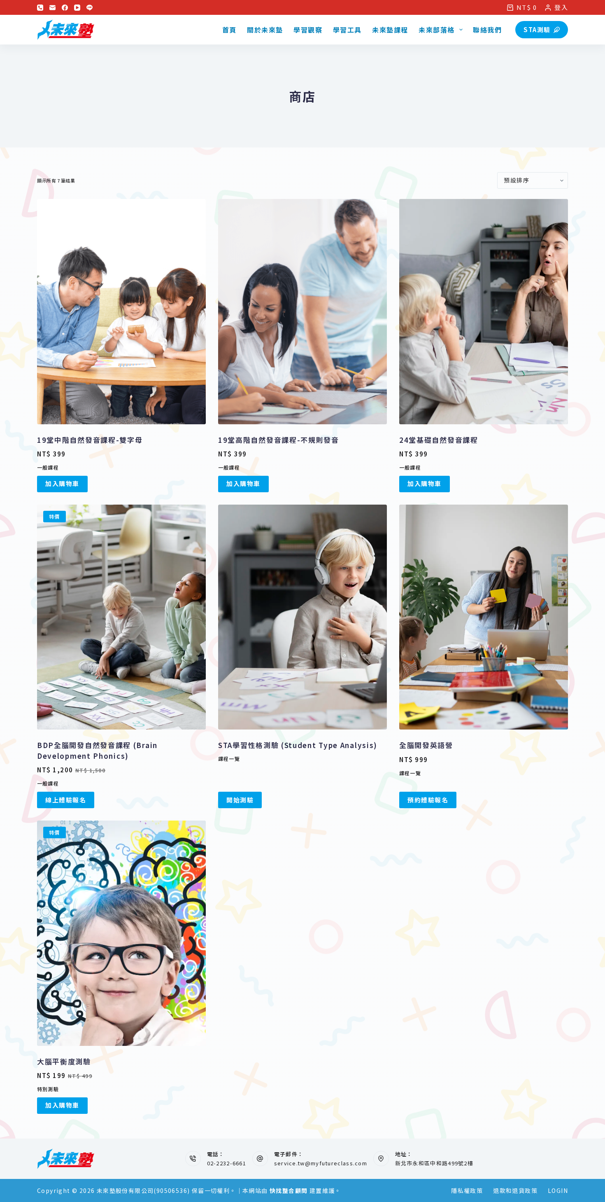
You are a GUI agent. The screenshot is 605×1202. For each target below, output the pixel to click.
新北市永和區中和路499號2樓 (434, 1163)
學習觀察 (307, 30)
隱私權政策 (467, 1190)
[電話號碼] (40, 8)
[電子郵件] (52, 8)
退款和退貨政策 (515, 1190)
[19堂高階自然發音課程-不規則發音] (302, 311)
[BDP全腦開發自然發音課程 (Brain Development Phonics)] (121, 617)
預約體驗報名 (427, 799)
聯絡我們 (487, 30)
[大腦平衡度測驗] (121, 933)
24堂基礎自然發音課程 (438, 440)
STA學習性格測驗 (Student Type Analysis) (297, 745)
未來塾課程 (390, 30)
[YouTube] (77, 8)
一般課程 (48, 467)
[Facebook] (65, 8)
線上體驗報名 (65, 799)
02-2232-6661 (227, 1163)
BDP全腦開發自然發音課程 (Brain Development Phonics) (97, 750)
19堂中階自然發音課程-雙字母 (90, 440)
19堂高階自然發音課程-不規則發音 (278, 440)
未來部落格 (437, 30)
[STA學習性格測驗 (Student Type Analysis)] (302, 617)
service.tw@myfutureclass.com (320, 1163)
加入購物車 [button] (62, 483)
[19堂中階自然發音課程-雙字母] (121, 311)
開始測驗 (240, 799)
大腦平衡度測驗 (64, 1061)
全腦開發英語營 (426, 745)
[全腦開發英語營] (483, 617)
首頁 (229, 30)
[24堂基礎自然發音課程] (483, 311)
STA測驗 (537, 29)
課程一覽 (229, 758)
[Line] (89, 8)
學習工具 (347, 30)
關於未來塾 (265, 30)
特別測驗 (48, 1088)
